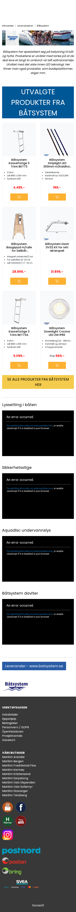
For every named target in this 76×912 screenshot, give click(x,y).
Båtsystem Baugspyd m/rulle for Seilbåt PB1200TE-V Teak (19, 247)
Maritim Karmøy (13, 770)
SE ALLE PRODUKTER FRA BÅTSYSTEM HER (38, 382)
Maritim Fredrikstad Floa (19, 765)
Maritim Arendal (13, 757)
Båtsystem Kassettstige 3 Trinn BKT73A (19, 331)
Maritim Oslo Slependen (18, 782)
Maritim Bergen (13, 761)
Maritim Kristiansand (16, 774)
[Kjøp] (19, 197)
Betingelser (10, 723)
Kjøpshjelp (9, 719)
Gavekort (8, 740)
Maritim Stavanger (15, 791)
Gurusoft (38, 905)
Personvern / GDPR (15, 727)
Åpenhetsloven (12, 731)
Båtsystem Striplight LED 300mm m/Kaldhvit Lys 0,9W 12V (57, 163)
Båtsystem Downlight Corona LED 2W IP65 (57, 331)
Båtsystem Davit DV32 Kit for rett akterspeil (57, 247)
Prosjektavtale (12, 736)
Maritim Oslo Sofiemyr (17, 787)
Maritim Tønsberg (14, 795)
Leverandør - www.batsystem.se (34, 666)
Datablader (10, 715)
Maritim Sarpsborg (15, 778)
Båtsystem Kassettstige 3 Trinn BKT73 (19, 163)
